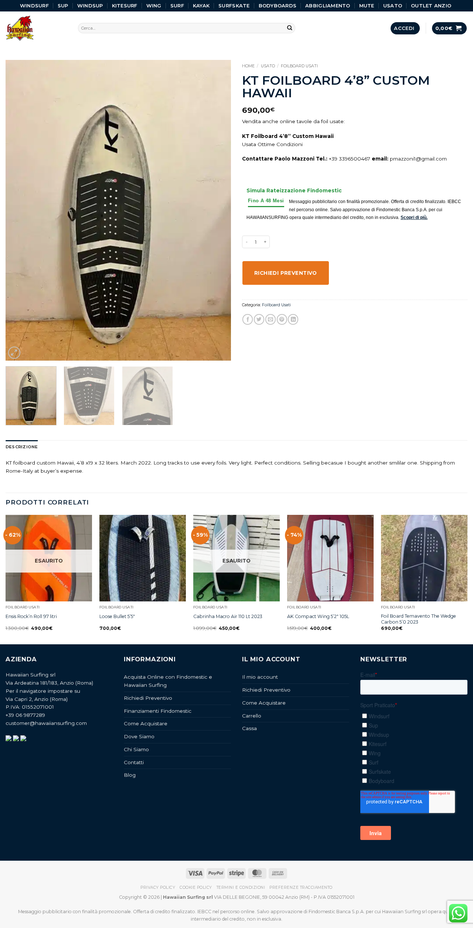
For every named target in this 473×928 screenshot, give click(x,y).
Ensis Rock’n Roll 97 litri (31, 616)
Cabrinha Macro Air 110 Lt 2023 (227, 616)
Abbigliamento (327, 6)
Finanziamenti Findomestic (157, 711)
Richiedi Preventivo (148, 698)
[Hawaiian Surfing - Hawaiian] (36, 28)
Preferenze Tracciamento (301, 887)
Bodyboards (278, 6)
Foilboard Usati (299, 65)
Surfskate (233, 6)
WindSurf (34, 6)
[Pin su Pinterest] (282, 319)
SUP (63, 6)
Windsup (90, 6)
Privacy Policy (157, 887)
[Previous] (19, 210)
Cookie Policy (196, 887)
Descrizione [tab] (22, 446)
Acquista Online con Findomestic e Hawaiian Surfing (168, 681)
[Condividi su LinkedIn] (293, 319)
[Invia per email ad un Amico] (270, 319)
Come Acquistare (145, 723)
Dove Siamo (139, 736)
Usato (392, 6)
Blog (130, 775)
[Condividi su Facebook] (247, 319)
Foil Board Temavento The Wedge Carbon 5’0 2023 (418, 619)
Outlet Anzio (431, 6)
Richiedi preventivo (285, 273)
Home (248, 65)
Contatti (134, 762)
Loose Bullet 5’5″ (117, 616)
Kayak (201, 6)
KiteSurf (124, 6)
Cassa (249, 728)
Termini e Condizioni (241, 887)
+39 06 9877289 (25, 715)
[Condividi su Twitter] (259, 319)
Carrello (251, 716)
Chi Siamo (136, 749)
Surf (177, 6)
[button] (405, 28)
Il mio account (260, 677)
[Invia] (290, 28)
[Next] (217, 210)
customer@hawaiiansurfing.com (46, 723)
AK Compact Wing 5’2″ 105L (318, 616)
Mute (366, 6)
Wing (153, 6)
